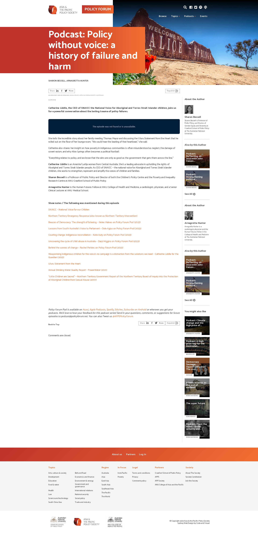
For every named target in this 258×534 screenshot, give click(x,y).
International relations (84, 490)
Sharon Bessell (57, 81)
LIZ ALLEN (189, 375)
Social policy (74, 95)
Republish (171, 90)
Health (51, 490)
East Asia (105, 481)
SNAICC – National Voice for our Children (68, 210)
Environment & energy (84, 481)
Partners (130, 454)
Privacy (135, 477)
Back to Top (53, 325)
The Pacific (106, 493)
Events (203, 16)
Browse (163, 16)
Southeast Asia (108, 489)
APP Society (159, 481)
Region (105, 467)
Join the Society (192, 481)
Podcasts (189, 16)
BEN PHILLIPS (190, 354)
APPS (157, 477)
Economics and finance (84, 477)
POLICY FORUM (98, 9)
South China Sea (55, 502)
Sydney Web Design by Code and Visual (194, 523)
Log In (142, 454)
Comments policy (139, 481)
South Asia (106, 485)
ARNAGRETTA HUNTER (193, 334)
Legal (135, 467)
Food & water (53, 485)
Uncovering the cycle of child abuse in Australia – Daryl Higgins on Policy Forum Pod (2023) (94, 241)
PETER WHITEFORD (192, 396)
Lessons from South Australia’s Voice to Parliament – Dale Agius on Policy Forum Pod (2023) (94, 229)
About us (117, 454)
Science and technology (58, 498)
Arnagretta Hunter (77, 81)
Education (52, 481)
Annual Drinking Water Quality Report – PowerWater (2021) (77, 270)
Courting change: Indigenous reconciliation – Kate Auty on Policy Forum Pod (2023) (90, 235)
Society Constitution (194, 477)
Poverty (121, 477)
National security (82, 494)
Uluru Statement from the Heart (64, 264)
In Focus (122, 467)
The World (106, 497)
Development (53, 477)
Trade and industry (83, 502)
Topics (174, 16)
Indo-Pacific (122, 473)
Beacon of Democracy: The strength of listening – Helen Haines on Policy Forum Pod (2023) (94, 222)
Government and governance (58, 95)
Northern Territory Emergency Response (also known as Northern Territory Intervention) (92, 216)
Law (50, 494)
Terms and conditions (141, 473)
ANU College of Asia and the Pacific (169, 485)
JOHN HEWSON (190, 416)
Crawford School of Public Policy (168, 473)
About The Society (193, 473)
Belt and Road (80, 473)
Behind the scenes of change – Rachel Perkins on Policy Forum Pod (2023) (85, 248)
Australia (99, 95)
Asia (103, 477)
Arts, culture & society (87, 95)
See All (188, 194)
